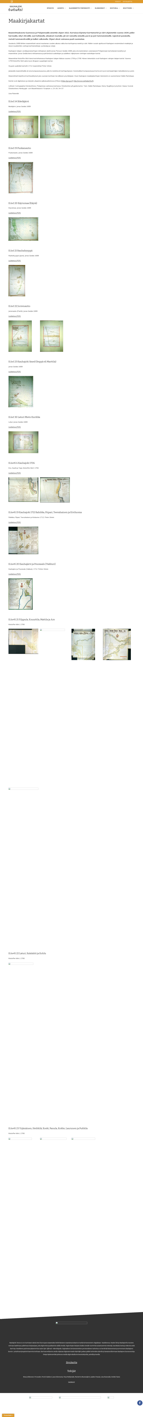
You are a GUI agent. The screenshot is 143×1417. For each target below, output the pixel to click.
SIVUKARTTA (127, 2)
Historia (114, 8)
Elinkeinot (100, 8)
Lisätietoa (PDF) (14, 111)
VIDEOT (118, 2)
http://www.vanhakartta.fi (83, 81)
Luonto (60, 8)
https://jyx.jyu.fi (67, 81)
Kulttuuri (127, 8)
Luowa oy (71, 1382)
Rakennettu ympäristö (79, 8)
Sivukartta (71, 1362)
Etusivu (50, 8)
